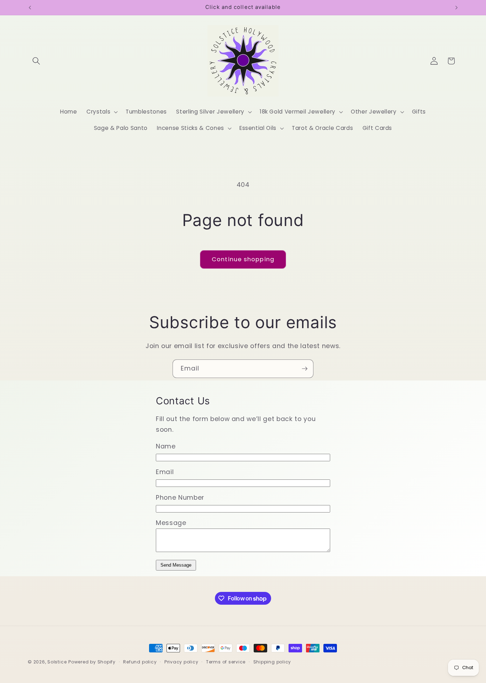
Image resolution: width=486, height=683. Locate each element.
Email (165, 472)
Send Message (175, 565)
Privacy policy (181, 662)
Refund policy (140, 662)
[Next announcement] (456, 7)
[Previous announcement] (30, 7)
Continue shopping (243, 259)
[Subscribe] (304, 368)
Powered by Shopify (92, 662)
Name (166, 446)
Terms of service (225, 662)
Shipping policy (272, 662)
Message (171, 523)
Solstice (57, 662)
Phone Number (180, 497)
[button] (36, 60)
